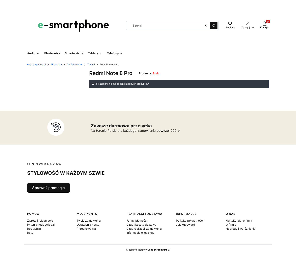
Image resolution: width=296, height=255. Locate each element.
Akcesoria (56, 64)
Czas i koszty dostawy (141, 224)
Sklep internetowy (146, 249)
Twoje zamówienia (89, 220)
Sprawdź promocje (48, 188)
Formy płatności (136, 220)
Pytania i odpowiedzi (41, 224)
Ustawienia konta (88, 224)
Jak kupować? (185, 224)
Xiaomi (91, 64)
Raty (30, 232)
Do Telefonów (74, 64)
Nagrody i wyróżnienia (240, 228)
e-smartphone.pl (36, 64)
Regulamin (34, 228)
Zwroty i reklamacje (40, 220)
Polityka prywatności (189, 220)
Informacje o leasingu (140, 232)
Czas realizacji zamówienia (144, 228)
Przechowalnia (86, 228)
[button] (213, 25)
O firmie (231, 224)
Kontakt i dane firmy (239, 220)
